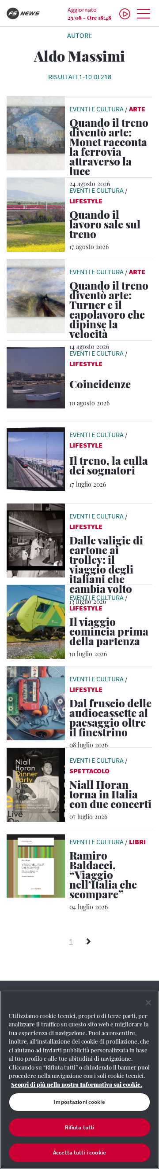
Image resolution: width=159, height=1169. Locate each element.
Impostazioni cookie (79, 1102)
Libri (137, 841)
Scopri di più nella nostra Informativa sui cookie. (76, 1084)
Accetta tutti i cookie (79, 1152)
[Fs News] (26, 13)
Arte (137, 108)
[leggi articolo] (36, 132)
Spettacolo (89, 770)
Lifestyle (85, 200)
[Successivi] (89, 941)
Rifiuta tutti (80, 1127)
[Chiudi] (148, 1002)
